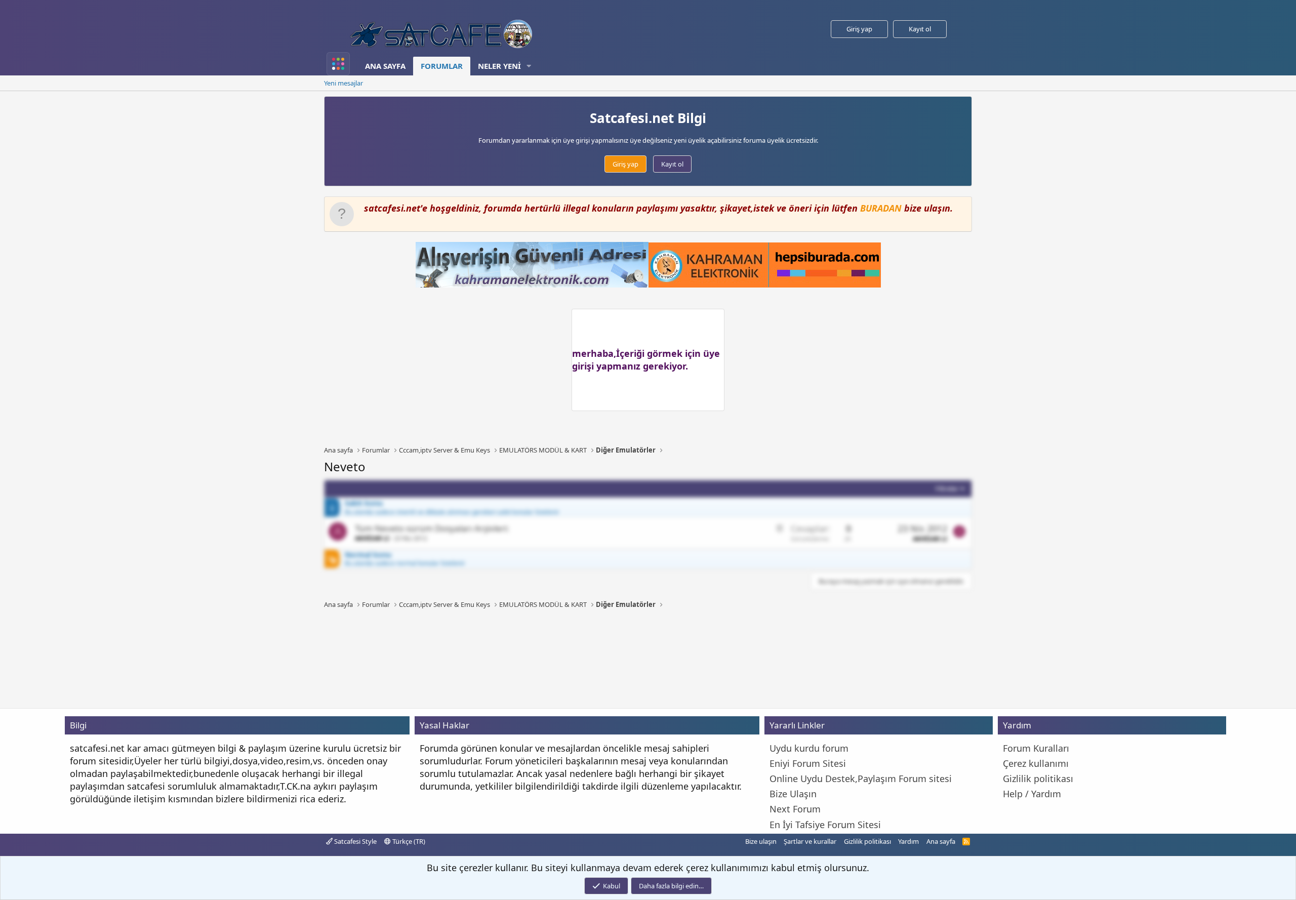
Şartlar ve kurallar (810, 841)
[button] (529, 66)
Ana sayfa (385, 66)
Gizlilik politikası (867, 841)
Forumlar (442, 66)
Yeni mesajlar (343, 83)
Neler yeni (499, 66)
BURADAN (881, 208)
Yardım (908, 841)
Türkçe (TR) (408, 841)
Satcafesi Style (355, 841)
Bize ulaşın (761, 841)
